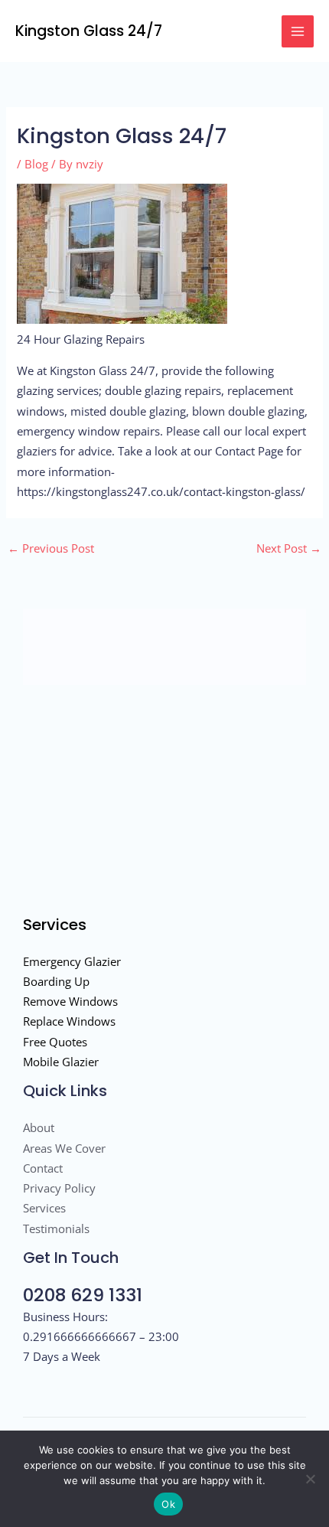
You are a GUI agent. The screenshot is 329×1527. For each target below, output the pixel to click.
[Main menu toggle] (298, 31)
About (38, 1127)
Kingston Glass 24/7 (88, 31)
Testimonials (56, 1228)
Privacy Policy (59, 1188)
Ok (168, 1504)
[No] (310, 1478)
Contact (43, 1168)
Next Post (288, 548)
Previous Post (51, 548)
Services (44, 1207)
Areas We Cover (64, 1148)
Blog (36, 163)
